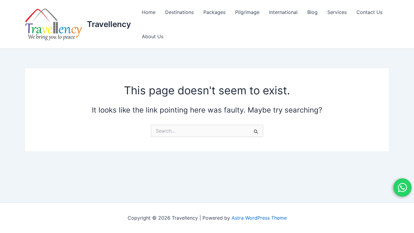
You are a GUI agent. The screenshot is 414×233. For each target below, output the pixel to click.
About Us (152, 36)
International (283, 12)
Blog (312, 12)
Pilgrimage (247, 12)
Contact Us (369, 12)
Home (148, 12)
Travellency (109, 24)
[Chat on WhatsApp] (402, 187)
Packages (214, 12)
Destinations (179, 12)
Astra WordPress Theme (259, 218)
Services (337, 12)
